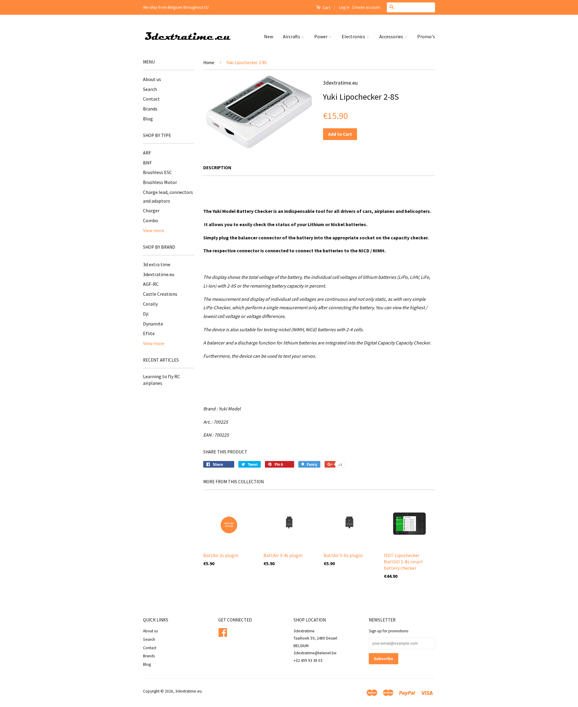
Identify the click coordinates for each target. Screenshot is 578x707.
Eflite (149, 333)
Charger (151, 210)
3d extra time (156, 264)
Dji (145, 314)
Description (217, 167)
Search (150, 89)
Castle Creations (160, 294)
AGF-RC (151, 284)
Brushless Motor (160, 182)
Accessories (391, 36)
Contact (151, 99)
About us (152, 79)
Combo (150, 220)
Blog (148, 119)
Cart (326, 7)
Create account (366, 7)
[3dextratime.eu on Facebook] (222, 631)
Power (321, 36)
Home (208, 62)
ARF (147, 153)
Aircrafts (292, 36)
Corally (150, 304)
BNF (147, 163)
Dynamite (153, 324)
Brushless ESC (157, 172)
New (268, 36)
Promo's (426, 36)
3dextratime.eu (158, 274)
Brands (150, 109)
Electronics (354, 36)
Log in (344, 7)
